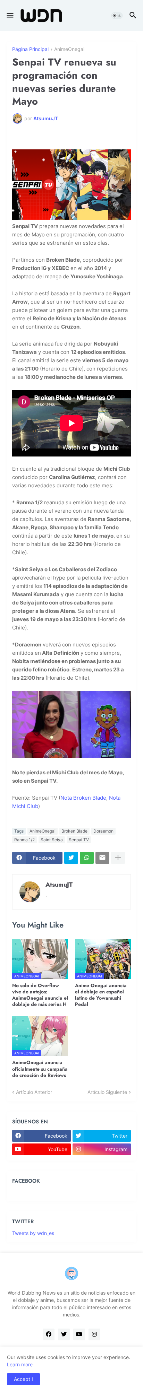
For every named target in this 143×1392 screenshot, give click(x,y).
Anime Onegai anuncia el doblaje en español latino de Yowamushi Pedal (101, 995)
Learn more (20, 1364)
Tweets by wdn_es (33, 1233)
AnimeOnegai (69, 49)
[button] (9, 15)
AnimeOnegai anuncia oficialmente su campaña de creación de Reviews (40, 1068)
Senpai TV (79, 839)
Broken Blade (74, 831)
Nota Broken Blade (83, 797)
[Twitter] (71, 858)
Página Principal (30, 49)
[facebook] (48, 1334)
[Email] (102, 858)
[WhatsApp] (87, 858)
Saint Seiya (52, 839)
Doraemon (103, 831)
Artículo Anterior (34, 1092)
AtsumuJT (59, 884)
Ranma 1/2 (24, 839)
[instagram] (94, 1334)
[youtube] (79, 1334)
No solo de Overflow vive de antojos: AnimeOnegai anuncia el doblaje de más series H (40, 995)
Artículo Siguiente (107, 1092)
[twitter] (64, 1334)
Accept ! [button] (23, 1379)
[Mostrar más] (118, 858)
